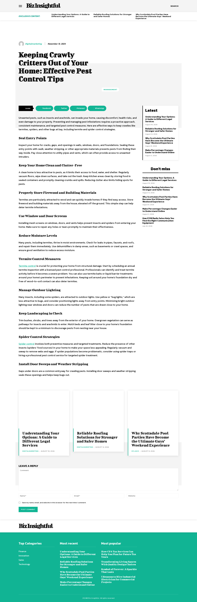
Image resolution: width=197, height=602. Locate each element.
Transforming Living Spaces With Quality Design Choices (118, 563)
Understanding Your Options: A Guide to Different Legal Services (70, 15)
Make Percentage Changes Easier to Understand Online (159, 151)
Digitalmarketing (33, 44)
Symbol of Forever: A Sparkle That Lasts (119, 570)
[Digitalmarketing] (22, 44)
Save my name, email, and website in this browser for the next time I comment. (54, 502)
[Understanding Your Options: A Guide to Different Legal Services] (44, 409)
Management (110, 89)
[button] (174, 6)
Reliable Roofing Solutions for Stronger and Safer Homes (113, 15)
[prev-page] (48, 15)
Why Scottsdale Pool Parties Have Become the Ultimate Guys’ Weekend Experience (153, 16)
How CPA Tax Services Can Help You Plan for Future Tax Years (118, 554)
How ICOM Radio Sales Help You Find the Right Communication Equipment (158, 220)
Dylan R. (135, 451)
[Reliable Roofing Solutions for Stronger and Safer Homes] (98, 409)
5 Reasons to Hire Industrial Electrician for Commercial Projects (118, 579)
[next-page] (177, 15)
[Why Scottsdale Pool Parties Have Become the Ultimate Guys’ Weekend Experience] (153, 409)
